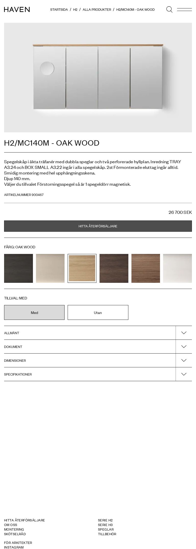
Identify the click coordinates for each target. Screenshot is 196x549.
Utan (98, 312)
